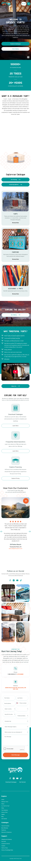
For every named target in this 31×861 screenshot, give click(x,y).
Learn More (15, 425)
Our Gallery (15, 314)
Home (2, 799)
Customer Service (5, 843)
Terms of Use (4, 847)
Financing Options (15, 184)
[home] (6, 3)
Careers (3, 845)
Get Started (22, 782)
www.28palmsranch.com (15, 548)
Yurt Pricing (15, 179)
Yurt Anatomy (4, 810)
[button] (28, 3)
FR (25, 3)
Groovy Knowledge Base (7, 850)
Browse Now (15, 222)
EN (23, 3)
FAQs (2, 808)
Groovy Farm (4, 812)
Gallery (3, 814)
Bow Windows (4, 828)
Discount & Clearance (6, 832)
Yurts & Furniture (5, 825)
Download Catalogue (11, 782)
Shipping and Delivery (6, 839)
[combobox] (17, 703)
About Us (15, 386)
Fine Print (3, 841)
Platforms (3, 830)
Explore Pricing (15, 478)
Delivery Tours (4, 801)
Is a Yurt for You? (5, 805)
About (2, 803)
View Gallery (15, 49)
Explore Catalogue (15, 44)
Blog (2, 816)
